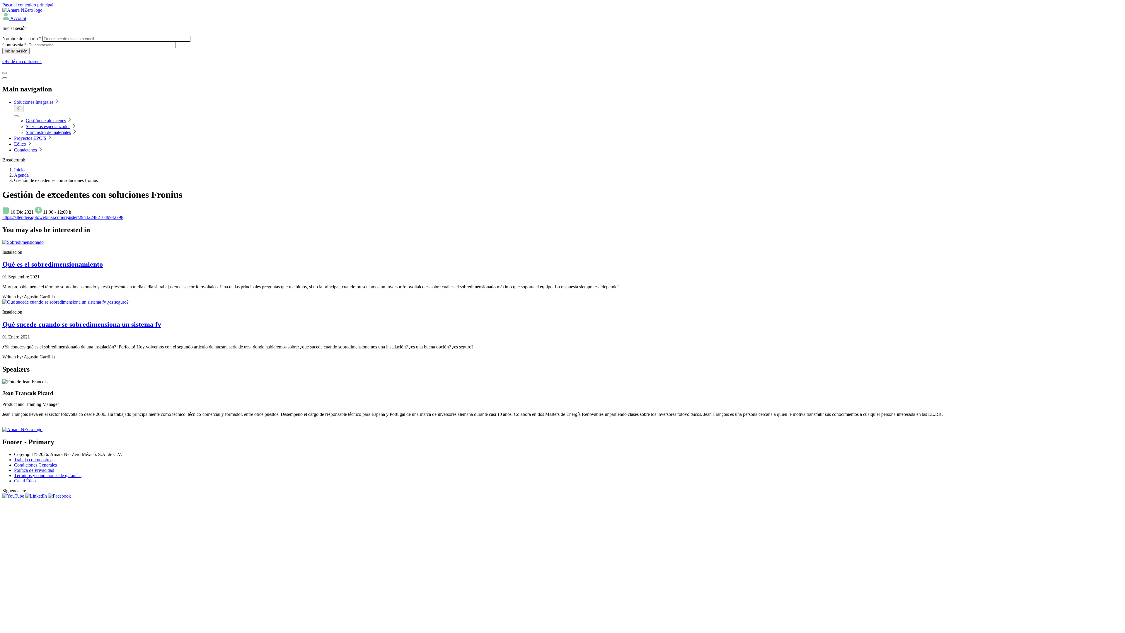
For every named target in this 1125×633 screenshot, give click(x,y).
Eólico (20, 144)
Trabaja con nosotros (33, 459)
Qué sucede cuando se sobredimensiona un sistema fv (81, 324)
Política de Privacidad (34, 470)
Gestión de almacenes (46, 120)
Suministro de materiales (48, 132)
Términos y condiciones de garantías (47, 475)
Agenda (21, 175)
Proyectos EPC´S (30, 138)
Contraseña (14, 44)
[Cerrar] (4, 78)
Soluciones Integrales (34, 102)
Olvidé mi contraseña (22, 61)
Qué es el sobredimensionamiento (52, 264)
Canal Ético (25, 480)
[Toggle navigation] (4, 73)
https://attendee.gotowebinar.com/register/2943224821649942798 (62, 217)
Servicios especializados (48, 126)
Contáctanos (25, 149)
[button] (14, 18)
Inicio (19, 169)
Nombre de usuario (21, 38)
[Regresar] (18, 108)
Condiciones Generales (35, 464)
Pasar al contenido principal (27, 4)
